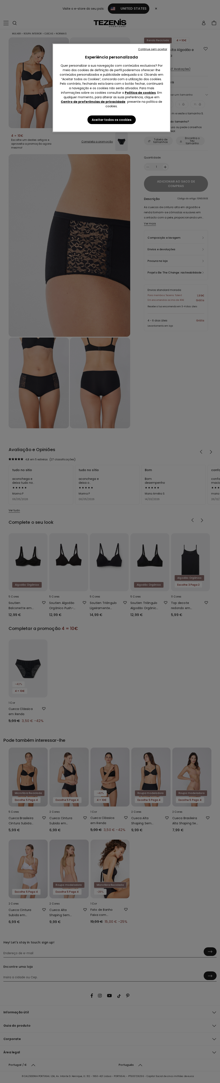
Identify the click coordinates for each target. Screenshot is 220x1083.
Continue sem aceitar (152, 49)
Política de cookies (140, 93)
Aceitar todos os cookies (111, 120)
